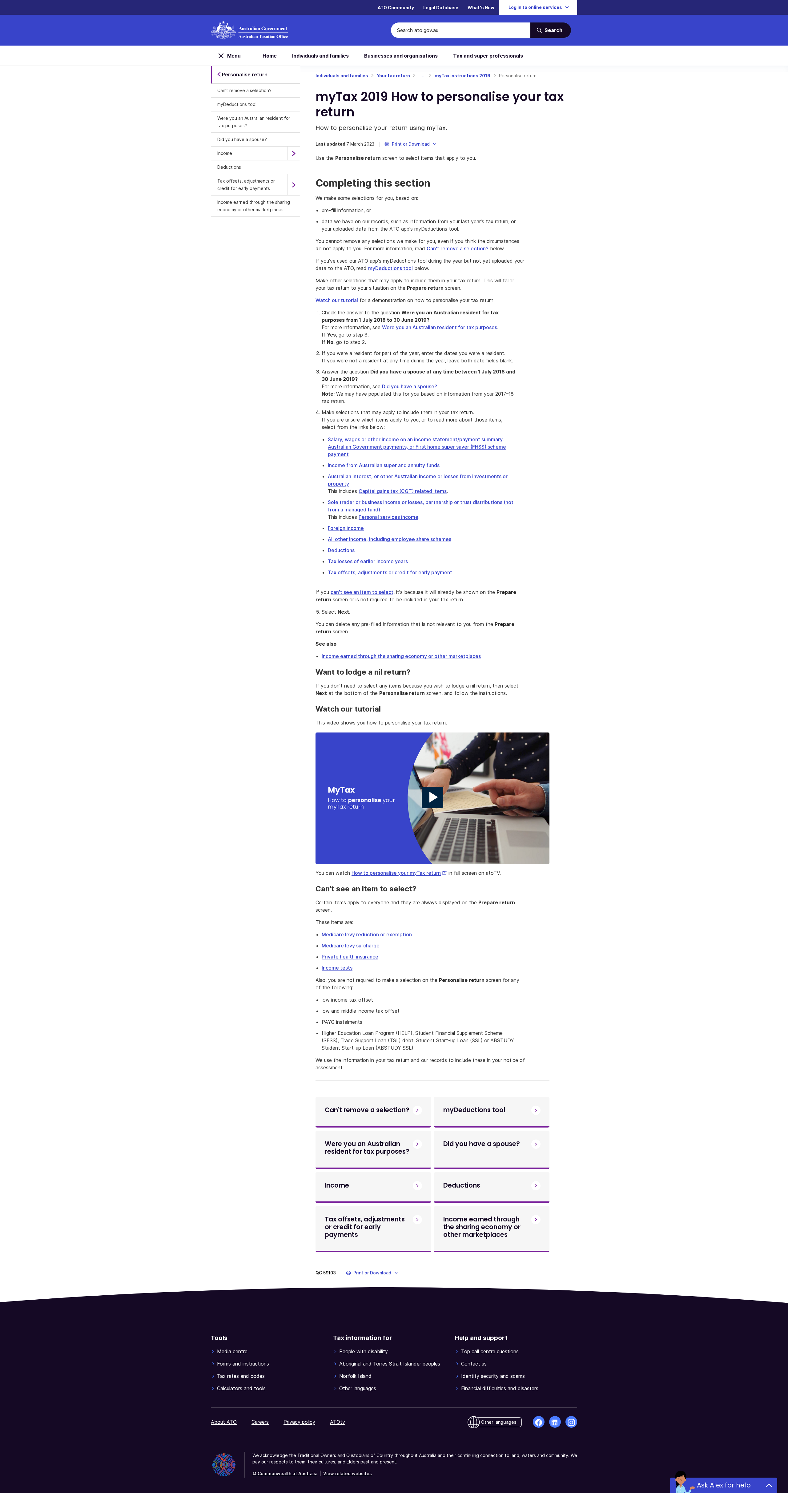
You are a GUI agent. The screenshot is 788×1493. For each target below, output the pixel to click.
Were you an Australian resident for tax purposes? (253, 121)
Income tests (337, 968)
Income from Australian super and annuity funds (384, 465)
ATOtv (337, 1422)
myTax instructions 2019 (462, 75)
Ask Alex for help (724, 1485)
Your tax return (393, 75)
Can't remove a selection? (244, 90)
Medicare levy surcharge (351, 945)
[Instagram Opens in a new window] (571, 1422)
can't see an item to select (362, 592)
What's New (481, 7)
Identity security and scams (493, 1376)
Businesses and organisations (401, 56)
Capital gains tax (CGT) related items (403, 491)
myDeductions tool (236, 104)
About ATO (224, 1422)
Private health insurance (350, 957)
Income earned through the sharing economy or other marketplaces (253, 206)
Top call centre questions (490, 1351)
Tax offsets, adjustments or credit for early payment (390, 572)
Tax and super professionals (488, 56)
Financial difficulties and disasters (499, 1388)
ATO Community (396, 7)
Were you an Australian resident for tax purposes (439, 327)
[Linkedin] (555, 1422)
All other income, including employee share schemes (389, 539)
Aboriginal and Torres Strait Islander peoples (389, 1364)
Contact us (474, 1364)
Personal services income (388, 517)
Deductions (229, 167)
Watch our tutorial (337, 300)
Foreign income (346, 528)
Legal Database (440, 7)
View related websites (347, 1473)
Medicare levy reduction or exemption (367, 934)
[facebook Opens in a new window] (539, 1422)
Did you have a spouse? (242, 139)
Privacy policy (299, 1422)
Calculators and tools (241, 1388)
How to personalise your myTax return (399, 873)
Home (270, 56)
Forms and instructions (243, 1364)
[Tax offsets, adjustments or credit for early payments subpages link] (293, 184)
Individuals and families (320, 56)
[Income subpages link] (293, 153)
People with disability (363, 1351)
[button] (411, 144)
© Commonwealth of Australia (284, 1473)
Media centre (232, 1351)
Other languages (357, 1388)
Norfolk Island (355, 1376)
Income (224, 153)
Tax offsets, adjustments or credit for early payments (246, 184)
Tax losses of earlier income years (368, 561)
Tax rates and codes (241, 1376)
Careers (260, 1422)
